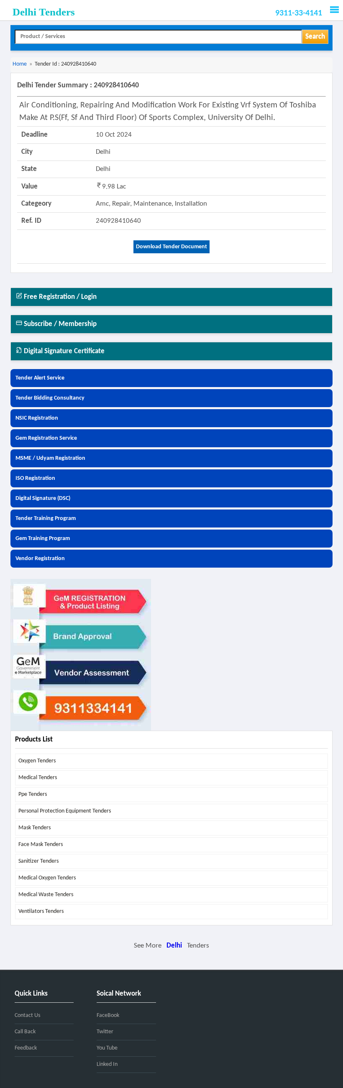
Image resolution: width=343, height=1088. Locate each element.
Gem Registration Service (46, 438)
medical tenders (37, 778)
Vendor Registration (40, 558)
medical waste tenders (45, 895)
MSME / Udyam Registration (50, 458)
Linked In (107, 1064)
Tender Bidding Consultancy (49, 398)
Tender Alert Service (39, 378)
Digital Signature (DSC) (42, 498)
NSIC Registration (36, 418)
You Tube (107, 1048)
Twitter (105, 1032)
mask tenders (34, 828)
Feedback (26, 1048)
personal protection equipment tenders (64, 811)
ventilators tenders (41, 911)
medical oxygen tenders (47, 878)
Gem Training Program (42, 538)
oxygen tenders (37, 761)
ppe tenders (32, 794)
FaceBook (108, 1015)
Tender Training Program (45, 518)
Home (20, 64)
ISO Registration (35, 478)
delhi (174, 945)
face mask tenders (40, 844)
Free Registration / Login (59, 297)
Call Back (25, 1032)
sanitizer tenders (38, 861)
